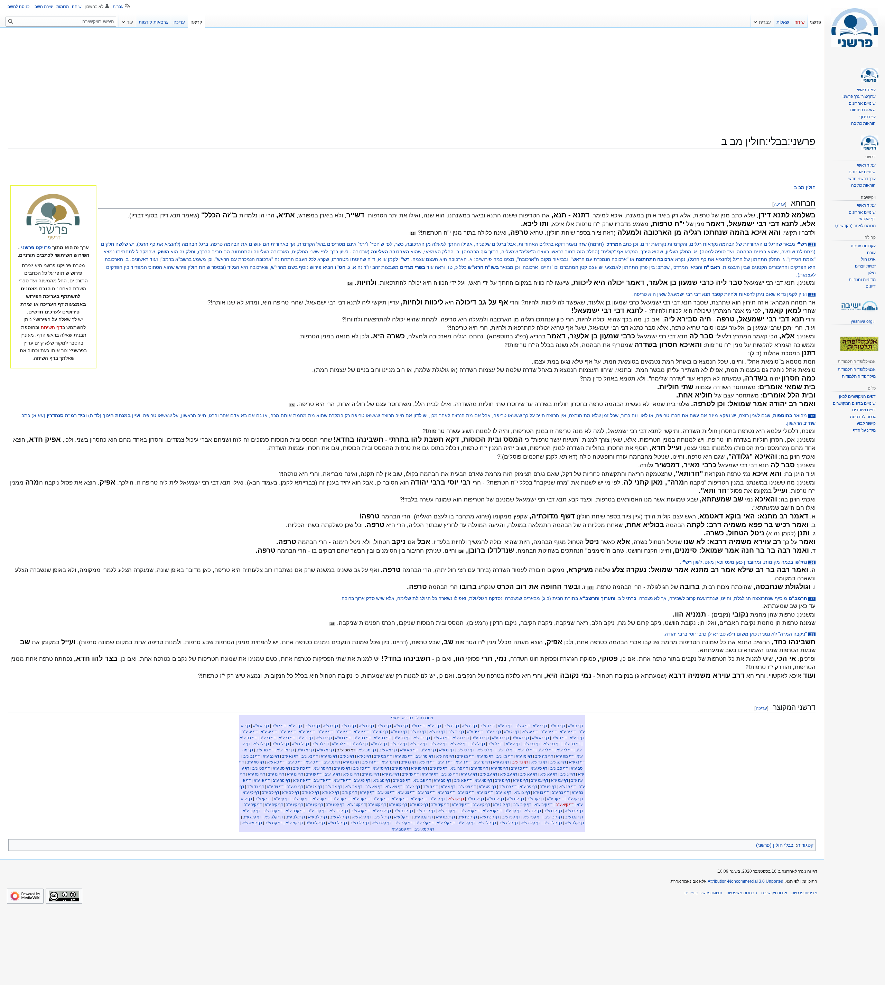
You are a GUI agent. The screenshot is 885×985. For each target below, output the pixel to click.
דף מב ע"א (367, 750)
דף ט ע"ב (312, 726)
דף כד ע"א (421, 738)
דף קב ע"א (290, 792)
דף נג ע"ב (558, 762)
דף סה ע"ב (438, 768)
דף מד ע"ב (264, 750)
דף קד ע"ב (535, 799)
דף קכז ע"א (532, 817)
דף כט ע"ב (531, 744)
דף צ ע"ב (430, 787)
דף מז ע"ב (465, 756)
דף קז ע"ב (381, 799)
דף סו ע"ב (400, 768)
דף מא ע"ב (388, 750)
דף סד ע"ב (479, 768)
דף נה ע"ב (482, 762)
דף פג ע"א (381, 780)
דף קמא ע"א (252, 823)
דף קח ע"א (361, 799)
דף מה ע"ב (544, 756)
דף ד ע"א (505, 726)
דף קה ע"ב (475, 799)
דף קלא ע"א (361, 817)
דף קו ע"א (456, 799)
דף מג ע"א (325, 750)
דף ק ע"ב (349, 792)
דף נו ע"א (463, 762)
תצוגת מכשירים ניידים (703, 892)
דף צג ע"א (314, 787)
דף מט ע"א (403, 756)
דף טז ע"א (399, 732)
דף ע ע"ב (567, 774)
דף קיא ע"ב (565, 805)
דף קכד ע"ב (317, 811)
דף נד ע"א (539, 762)
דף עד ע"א (430, 774)
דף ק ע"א (367, 792)
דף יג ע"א (530, 732)
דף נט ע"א (351, 762)
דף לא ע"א (458, 744)
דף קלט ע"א (337, 823)
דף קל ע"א (402, 817)
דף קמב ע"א (401, 829)
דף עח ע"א (256, 774)
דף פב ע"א (442, 780)
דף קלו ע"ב (466, 823)
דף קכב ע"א (447, 811)
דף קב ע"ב (270, 792)
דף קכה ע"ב (272, 811)
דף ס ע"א (313, 762)
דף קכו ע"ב (574, 817)
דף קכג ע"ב (360, 811)
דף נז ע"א (427, 762)
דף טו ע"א (437, 732)
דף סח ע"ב (301, 768)
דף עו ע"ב (332, 774)
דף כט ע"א (551, 744)
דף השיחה (51, 327)
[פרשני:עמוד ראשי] (53, 217)
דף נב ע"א (271, 756)
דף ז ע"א (401, 726)
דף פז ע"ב (548, 787)
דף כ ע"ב (559, 738)
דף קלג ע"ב (252, 817)
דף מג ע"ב (305, 750)
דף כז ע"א (287, 738)
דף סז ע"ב (361, 768)
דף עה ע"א (390, 774)
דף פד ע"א (342, 780)
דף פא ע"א (483, 780)
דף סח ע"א (322, 768)
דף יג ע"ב (493, 732)
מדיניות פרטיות (804, 892)
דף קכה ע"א (295, 811)
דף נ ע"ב (347, 756)
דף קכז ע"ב (511, 817)
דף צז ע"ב (466, 792)
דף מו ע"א (524, 756)
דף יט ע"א (269, 732)
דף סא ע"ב (255, 762)
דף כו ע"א (343, 738)
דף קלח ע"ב (359, 823)
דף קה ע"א (515, 799)
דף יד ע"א (475, 732)
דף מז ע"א (485, 756)
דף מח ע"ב (424, 756)
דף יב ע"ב (549, 732)
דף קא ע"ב (310, 792)
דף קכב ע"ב (425, 811)
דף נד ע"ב (520, 762)
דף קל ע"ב (382, 817)
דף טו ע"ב (418, 732)
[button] (762, 21)
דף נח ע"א (390, 762)
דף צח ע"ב (426, 792)
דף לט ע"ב (465, 750)
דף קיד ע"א (460, 805)
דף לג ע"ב (360, 744)
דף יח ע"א (307, 732)
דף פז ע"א (567, 787)
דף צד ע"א (275, 787)
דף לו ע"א (261, 744)
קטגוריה (805, 845)
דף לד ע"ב (320, 744)
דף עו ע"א (351, 774)
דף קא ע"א (330, 792)
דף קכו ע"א (251, 811)
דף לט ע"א (485, 750)
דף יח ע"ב (288, 732)
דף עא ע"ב (528, 774)
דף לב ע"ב (398, 744)
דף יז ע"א (361, 732)
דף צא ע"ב (373, 787)
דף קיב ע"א (543, 805)
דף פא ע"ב (463, 780)
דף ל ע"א (513, 744)
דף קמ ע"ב (273, 823)
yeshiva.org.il (863, 321)
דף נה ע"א (501, 762)
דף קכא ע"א (492, 811)
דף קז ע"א (419, 799)
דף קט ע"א (321, 799)
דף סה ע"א (459, 768)
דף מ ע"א (446, 750)
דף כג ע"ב (441, 738)
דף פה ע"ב (281, 780)
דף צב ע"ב (333, 787)
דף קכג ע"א (382, 811)
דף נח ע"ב (370, 762)
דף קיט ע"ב (553, 811)
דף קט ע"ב (300, 799)
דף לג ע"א (379, 744)
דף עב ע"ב (488, 774)
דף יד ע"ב (456, 732)
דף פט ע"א (487, 787)
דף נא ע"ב (309, 756)
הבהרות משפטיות (741, 892)
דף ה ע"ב (451, 726)
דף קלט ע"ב (315, 823)
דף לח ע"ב (505, 750)
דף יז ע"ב (343, 732)
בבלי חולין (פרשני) (774, 845)
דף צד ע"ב (255, 787)
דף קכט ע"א (445, 817)
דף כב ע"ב (480, 738)
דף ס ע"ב (295, 762)
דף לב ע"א (418, 744)
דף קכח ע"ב (467, 817)
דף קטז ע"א (356, 805)
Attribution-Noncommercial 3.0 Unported (745, 881)
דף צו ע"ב (503, 792)
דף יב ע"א (568, 732)
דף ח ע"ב (348, 726)
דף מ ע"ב (428, 750)
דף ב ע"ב (557, 726)
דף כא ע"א (540, 738)
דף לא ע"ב (438, 744)
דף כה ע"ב (362, 738)
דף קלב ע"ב (295, 817)
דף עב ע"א (508, 774)
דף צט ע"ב (386, 792)
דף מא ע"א (409, 750)
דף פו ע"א (262, 780)
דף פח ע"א (528, 787)
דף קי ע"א (281, 799)
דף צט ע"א (406, 792)
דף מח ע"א (445, 756)
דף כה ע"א (382, 738)
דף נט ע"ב (332, 762)
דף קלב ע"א (317, 817)
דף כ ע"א (577, 738)
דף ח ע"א (366, 726)
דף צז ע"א (485, 792)
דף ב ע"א (575, 726)
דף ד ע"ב (487, 726)
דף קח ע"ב (341, 799)
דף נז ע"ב (408, 762)
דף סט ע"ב (261, 768)
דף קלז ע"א (446, 823)
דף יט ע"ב (250, 732)
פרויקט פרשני (36, 247)
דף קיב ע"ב (522, 805)
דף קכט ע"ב (423, 817)
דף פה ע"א (301, 780)
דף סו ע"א (419, 768)
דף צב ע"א (353, 787)
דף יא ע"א (261, 726)
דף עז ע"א (295, 774)
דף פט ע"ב (467, 787)
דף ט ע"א (330, 726)
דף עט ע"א (559, 780)
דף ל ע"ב (495, 744)
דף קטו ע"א (419, 805)
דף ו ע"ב (418, 726)
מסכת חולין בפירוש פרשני (412, 718)
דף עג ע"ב (449, 774)
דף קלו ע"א (487, 823)
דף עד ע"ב (410, 774)
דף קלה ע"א (530, 823)
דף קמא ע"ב (424, 829)
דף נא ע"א (329, 756)
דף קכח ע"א (489, 817)
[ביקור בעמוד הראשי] (854, 27)
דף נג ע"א (577, 762)
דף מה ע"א (565, 756)
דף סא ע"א (276, 762)
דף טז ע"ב (380, 732)
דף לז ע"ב (545, 750)
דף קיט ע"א (574, 811)
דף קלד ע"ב (552, 823)
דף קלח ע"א (381, 823)
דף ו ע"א (434, 726)
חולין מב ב (805, 187)
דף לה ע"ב (280, 744)
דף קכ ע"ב (513, 811)
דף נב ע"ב (251, 756)
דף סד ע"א (499, 768)
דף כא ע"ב (520, 738)
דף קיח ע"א (274, 805)
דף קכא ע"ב (469, 811)
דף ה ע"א (469, 726)
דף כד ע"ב (402, 738)
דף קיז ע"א (314, 805)
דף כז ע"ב (268, 738)
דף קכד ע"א (338, 811)
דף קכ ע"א (532, 811)
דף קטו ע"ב (377, 805)
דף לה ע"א (300, 744)
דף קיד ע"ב (440, 805)
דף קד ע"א (555, 799)
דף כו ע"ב (305, 738)
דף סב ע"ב (559, 768)
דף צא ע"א (393, 787)
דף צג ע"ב (295, 787)
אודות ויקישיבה (774, 892)
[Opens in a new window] (25, 896)
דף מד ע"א (285, 750)
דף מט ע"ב (383, 756)
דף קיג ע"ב (481, 805)
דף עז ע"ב (276, 774)
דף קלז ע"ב (425, 823)
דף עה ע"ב (370, 774)
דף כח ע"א (248, 738)
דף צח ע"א (446, 792)
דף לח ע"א (526, 750)
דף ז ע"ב (384, 726)
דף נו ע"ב (445, 762)
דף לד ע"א (340, 744)
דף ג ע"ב (522, 726)
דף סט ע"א (281, 768)
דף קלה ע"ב (508, 823)
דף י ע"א (295, 726)
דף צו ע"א (541, 792)
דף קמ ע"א (294, 823)
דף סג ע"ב (519, 768)
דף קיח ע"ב (253, 805)
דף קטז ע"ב (335, 805)
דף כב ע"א (500, 738)
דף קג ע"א (251, 792)
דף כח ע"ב (571, 744)
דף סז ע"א (381, 768)
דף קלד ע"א (574, 823)
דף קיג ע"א (501, 805)
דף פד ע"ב (322, 780)
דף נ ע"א (364, 756)
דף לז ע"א (564, 750)
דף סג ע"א (539, 768)
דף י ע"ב (279, 726)
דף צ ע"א (448, 787)
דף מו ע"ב (504, 756)
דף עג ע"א (469, 774)
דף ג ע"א (540, 726)
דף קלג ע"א (273, 817)
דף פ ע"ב (502, 780)
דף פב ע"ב (401, 780)
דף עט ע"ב (539, 780)
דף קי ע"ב (263, 799)
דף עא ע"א (548, 774)
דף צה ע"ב (560, 792)
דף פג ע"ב (362, 780)
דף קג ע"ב (575, 799)
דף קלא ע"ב (339, 817)
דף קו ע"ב (437, 799)
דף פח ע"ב (507, 787)
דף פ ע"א (520, 780)
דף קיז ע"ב (294, 805)
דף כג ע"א (461, 738)
